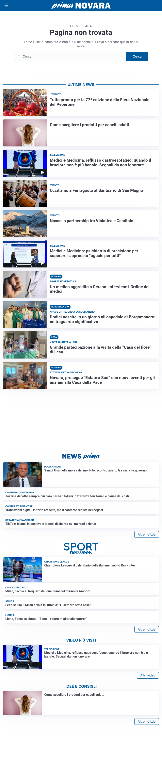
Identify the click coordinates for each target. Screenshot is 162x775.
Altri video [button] (147, 675)
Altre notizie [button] (146, 534)
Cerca (137, 56)
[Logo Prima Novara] (81, 5)
